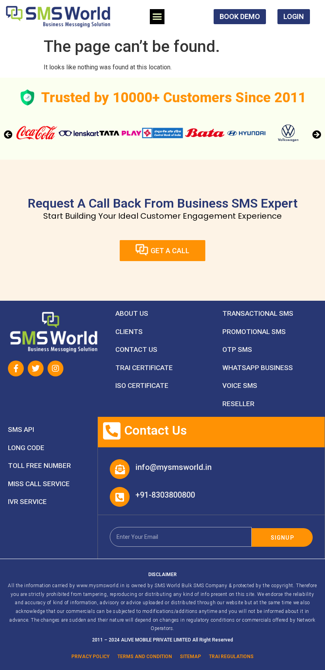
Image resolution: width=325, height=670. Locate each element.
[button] (157, 16)
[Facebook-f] (16, 368)
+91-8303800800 (165, 495)
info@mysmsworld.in (174, 467)
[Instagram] (55, 368)
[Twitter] (36, 368)
